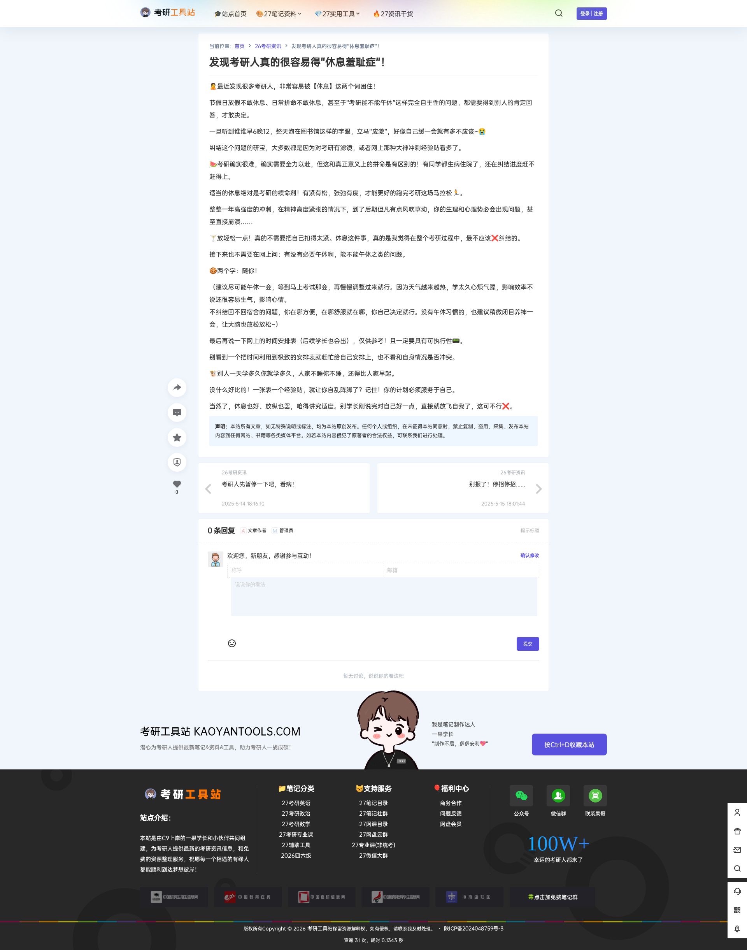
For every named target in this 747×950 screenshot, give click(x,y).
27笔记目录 (373, 802)
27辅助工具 (296, 844)
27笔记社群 (373, 813)
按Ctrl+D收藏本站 (569, 744)
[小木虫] (469, 897)
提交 (528, 643)
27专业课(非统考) (373, 844)
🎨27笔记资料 (276, 13)
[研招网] (174, 897)
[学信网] (395, 897)
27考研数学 (296, 823)
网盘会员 (451, 823)
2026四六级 (296, 855)
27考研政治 (296, 813)
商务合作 (451, 802)
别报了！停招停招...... (497, 484)
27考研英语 (296, 802)
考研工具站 (319, 928)
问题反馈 (451, 813)
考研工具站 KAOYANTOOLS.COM (220, 731)
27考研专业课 (296, 834)
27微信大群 (373, 855)
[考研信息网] (322, 897)
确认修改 (530, 555)
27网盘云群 (373, 834)
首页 (240, 45)
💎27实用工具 (334, 13)
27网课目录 (373, 823)
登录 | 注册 (591, 13)
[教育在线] (248, 897)
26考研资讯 (268, 45)
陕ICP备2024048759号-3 (473, 928)
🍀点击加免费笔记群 (553, 897)
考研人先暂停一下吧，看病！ (260, 484)
